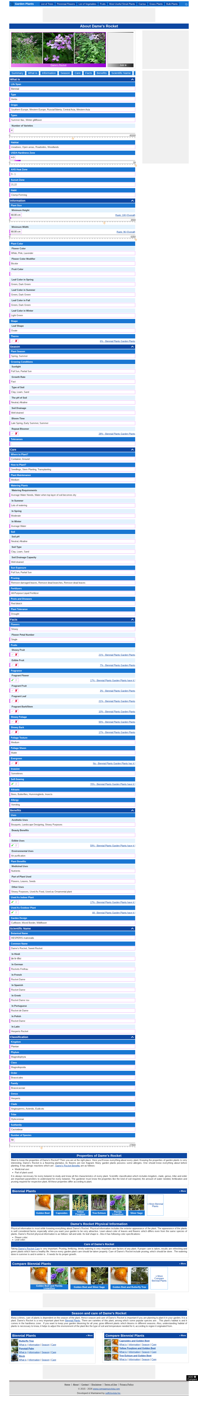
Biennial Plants (72, 1320)
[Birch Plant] (14, 1358)
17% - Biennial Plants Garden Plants (117, 732)
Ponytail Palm (26, 1348)
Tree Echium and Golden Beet (135, 1355)
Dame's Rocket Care (29, 1248)
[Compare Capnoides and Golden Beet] (111, 1342)
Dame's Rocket (58, 65)
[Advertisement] (99, 15)
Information (49, 73)
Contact (85, 1384)
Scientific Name (121, 73)
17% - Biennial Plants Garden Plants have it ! (112, 680)
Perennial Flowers (66, 4)
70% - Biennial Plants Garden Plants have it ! (112, 784)
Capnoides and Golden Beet (134, 1340)
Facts (88, 73)
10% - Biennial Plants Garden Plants (117, 711)
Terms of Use (110, 1384)
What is (32, 73)
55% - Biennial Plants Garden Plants (117, 722)
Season (65, 73)
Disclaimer (96, 1384)
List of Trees (47, 4)
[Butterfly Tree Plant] (14, 1343)
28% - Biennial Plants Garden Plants (117, 433)
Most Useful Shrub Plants (122, 4)
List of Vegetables (87, 4)
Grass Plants (156, 4)
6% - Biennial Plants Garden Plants (117, 341)
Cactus (142, 4)
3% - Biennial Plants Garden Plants (117, 690)
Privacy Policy (126, 1384)
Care (78, 73)
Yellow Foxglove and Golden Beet (137, 1348)
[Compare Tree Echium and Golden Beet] (111, 1357)
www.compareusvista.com (106, 1388)
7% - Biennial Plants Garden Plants (117, 665)
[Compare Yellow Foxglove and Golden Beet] (111, 1350)
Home (67, 1384)
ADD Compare (192, 1377)
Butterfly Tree (26, 1341)
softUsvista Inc (113, 1393)
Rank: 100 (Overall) (125, 215)
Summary (17, 73)
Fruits (103, 4)
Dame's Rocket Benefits (67, 1165)
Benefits (102, 73)
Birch (22, 1356)
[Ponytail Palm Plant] (14, 1350)
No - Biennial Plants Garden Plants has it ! (114, 763)
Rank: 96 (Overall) (126, 232)
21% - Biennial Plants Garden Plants (117, 655)
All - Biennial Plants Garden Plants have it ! (113, 912)
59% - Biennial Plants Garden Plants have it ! (112, 845)
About (76, 1384)
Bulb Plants (172, 4)
